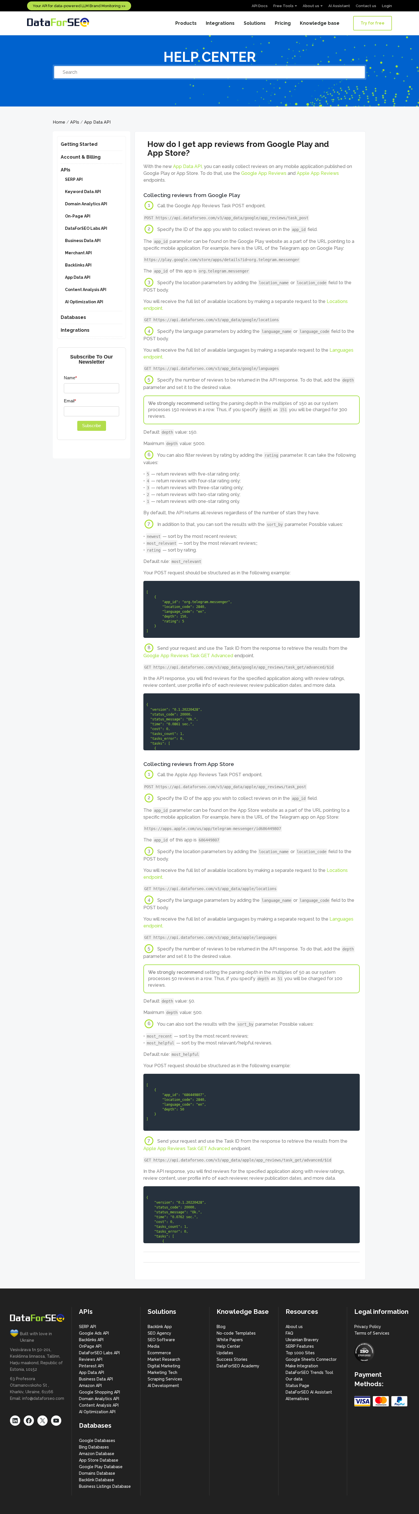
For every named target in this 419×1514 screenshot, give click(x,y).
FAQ (289, 1333)
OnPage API (90, 1346)
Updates (225, 1353)
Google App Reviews (263, 173)
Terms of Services (371, 1333)
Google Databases (97, 1440)
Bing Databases (94, 1447)
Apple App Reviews (318, 173)
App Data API (97, 122)
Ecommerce (159, 1353)
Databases (73, 317)
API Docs (260, 6)
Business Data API (83, 240)
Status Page (297, 1385)
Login (387, 6)
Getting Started (79, 144)
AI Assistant (339, 6)
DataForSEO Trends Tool (309, 1372)
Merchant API (78, 253)
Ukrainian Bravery (302, 1339)
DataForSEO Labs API (86, 228)
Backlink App (160, 1326)
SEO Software (161, 1339)
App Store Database (98, 1460)
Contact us (366, 6)
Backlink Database (96, 1480)
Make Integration (302, 1366)
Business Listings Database (105, 1486)
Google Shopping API (99, 1392)
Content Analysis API (85, 289)
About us (311, 6)
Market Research (164, 1359)
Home (59, 122)
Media (153, 1346)
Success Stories (232, 1359)
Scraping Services (165, 1379)
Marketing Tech (162, 1372)
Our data (294, 1379)
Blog (221, 1326)
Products (186, 23)
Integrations (220, 23)
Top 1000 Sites (300, 1353)
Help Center (228, 1346)
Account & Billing (81, 157)
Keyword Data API (83, 191)
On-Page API (77, 216)
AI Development (163, 1385)
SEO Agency (159, 1333)
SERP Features (300, 1346)
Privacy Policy (367, 1326)
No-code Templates (236, 1333)
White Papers (230, 1339)
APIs (74, 122)
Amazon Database (96, 1453)
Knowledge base (319, 23)
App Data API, (188, 166)
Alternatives (297, 1398)
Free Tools (283, 6)
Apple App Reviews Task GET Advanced (186, 1148)
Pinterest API (91, 1366)
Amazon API (90, 1385)
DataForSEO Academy (238, 1366)
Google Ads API (94, 1333)
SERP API (74, 179)
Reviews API (90, 1359)
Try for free (373, 23)
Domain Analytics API (86, 204)
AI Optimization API (84, 302)
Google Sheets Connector (311, 1359)
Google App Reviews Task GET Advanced (188, 655)
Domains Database (97, 1473)
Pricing (283, 23)
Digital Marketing (164, 1366)
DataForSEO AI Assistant (309, 1392)
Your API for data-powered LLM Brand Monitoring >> (79, 6)
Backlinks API (78, 265)
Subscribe (91, 425)
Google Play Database (101, 1466)
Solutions (255, 23)
